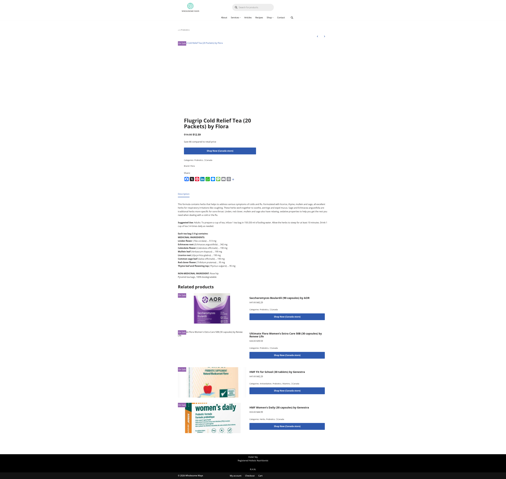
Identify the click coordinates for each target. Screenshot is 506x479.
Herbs (262, 419)
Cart (260, 475)
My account (235, 475)
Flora (192, 166)
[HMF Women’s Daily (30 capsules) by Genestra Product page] (212, 418)
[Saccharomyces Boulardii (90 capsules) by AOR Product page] (212, 308)
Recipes (259, 17)
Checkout (250, 475)
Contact (281, 17)
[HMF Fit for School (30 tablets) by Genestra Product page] (212, 382)
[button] (240, 17)
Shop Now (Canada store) (220, 150)
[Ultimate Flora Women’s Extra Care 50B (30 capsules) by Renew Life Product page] (212, 345)
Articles (248, 17)
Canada (208, 160)
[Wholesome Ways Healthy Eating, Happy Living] (190, 7)
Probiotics (185, 30)
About (224, 17)
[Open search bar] (292, 17)
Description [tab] (183, 193)
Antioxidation (266, 383)
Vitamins (286, 383)
